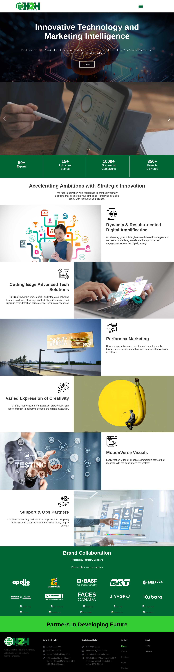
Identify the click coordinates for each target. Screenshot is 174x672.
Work (123, 663)
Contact (124, 668)
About (124, 652)
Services (125, 657)
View (93, 146)
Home (124, 646)
